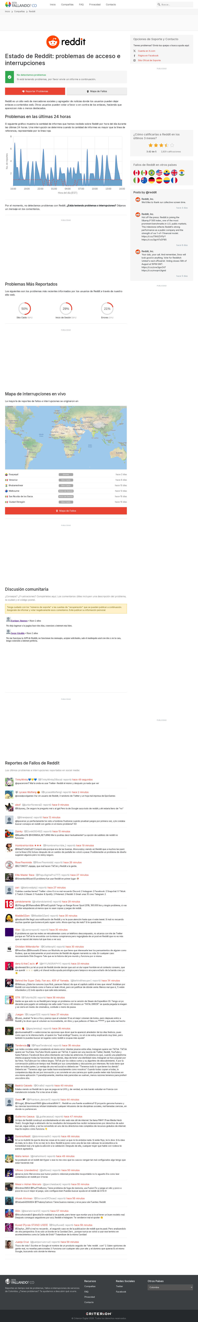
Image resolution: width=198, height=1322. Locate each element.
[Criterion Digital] (99, 1314)
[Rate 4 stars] (167, 145)
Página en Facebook (148, 55)
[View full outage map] (66, 437)
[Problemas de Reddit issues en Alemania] (151, 180)
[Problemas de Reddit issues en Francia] (174, 180)
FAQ (81, 4)
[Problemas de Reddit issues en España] (159, 180)
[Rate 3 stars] (161, 145)
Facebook (121, 1291)
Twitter (119, 1286)
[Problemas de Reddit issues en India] (182, 173)
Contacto (111, 4)
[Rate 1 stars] (151, 145)
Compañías (67, 4)
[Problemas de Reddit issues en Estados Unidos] (159, 173)
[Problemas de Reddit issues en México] (144, 173)
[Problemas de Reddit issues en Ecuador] (167, 173)
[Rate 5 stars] (172, 145)
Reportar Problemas (37, 91)
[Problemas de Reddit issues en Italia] (136, 180)
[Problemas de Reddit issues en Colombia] (167, 180)
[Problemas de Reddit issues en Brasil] (151, 173)
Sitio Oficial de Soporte (149, 60)
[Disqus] (66, 652)
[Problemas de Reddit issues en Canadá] (136, 173)
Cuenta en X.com (146, 51)
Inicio (53, 4)
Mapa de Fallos (98, 91)
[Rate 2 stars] (156, 145)
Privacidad (94, 4)
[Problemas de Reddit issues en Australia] (144, 180)
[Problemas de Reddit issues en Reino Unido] (174, 173)
